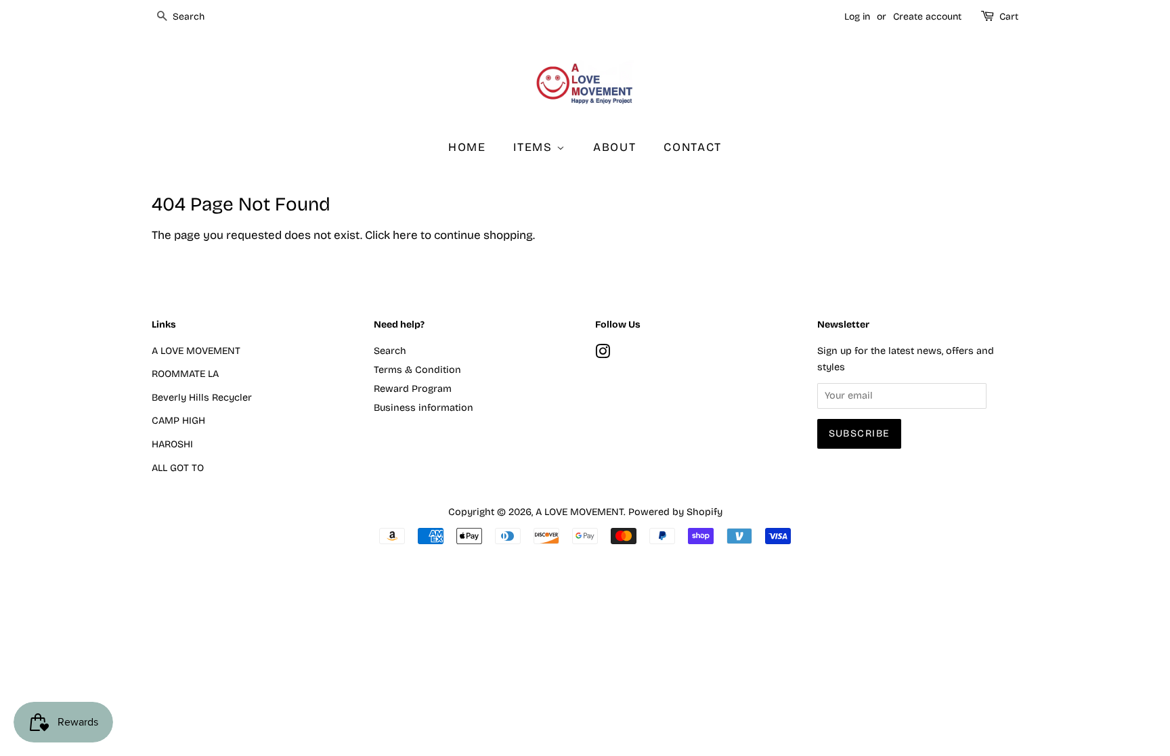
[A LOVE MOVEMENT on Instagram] (602, 354)
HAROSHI (172, 444)
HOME (467, 147)
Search (390, 351)
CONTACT (693, 147)
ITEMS (534, 147)
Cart (1008, 16)
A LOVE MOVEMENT (196, 351)
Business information (423, 408)
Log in (857, 16)
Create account (927, 16)
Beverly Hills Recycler (202, 397)
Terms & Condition (417, 370)
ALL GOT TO (178, 468)
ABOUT (614, 147)
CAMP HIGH (178, 420)
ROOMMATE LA (185, 374)
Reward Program (413, 389)
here (405, 235)
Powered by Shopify (675, 512)
